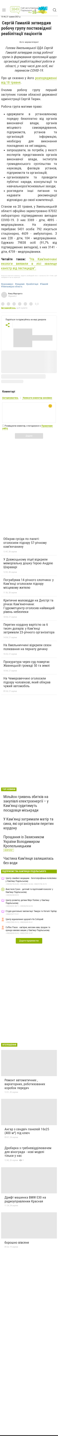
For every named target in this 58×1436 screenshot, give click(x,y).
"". (29, 263)
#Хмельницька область (11, 286)
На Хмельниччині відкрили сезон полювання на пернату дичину (27, 647)
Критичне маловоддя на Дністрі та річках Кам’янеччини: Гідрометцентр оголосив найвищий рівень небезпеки (29, 606)
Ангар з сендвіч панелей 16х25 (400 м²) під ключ (27, 1131)
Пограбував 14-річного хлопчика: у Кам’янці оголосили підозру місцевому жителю (28, 584)
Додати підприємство (29, 940)
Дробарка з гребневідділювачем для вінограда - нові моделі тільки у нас (28, 1152)
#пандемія (19, 284)
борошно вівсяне (17, 1243)
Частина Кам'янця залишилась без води (28, 860)
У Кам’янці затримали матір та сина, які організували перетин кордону (28, 823)
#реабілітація (32, 284)
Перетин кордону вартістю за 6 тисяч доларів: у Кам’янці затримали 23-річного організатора (28, 628)
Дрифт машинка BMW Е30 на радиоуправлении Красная (25, 1199)
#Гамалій (44, 284)
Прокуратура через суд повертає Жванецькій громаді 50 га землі (26, 664)
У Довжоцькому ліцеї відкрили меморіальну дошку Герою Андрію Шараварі (28, 563)
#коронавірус (7, 284)
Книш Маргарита (15, 293)
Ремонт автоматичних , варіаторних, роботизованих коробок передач (25, 1084)
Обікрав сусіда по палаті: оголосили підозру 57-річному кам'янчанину (25, 542)
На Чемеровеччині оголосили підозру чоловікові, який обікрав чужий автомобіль (26, 682)
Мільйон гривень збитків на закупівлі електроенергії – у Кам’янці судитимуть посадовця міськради (26, 803)
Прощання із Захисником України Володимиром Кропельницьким (23, 841)
